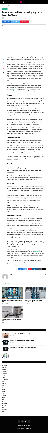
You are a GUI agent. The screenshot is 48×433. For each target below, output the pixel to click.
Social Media (4, 403)
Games (3, 387)
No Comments (28, 18)
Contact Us (20, 425)
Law (3, 393)
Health (3, 389)
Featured (4, 383)
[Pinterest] (3, 69)
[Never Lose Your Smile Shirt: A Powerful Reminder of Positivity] (5, 342)
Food (3, 385)
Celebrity (4, 371)
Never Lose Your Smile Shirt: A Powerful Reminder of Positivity (22, 340)
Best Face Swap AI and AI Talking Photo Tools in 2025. (12, 301)
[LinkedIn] (3, 65)
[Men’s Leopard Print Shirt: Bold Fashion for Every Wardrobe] (5, 335)
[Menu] (3, 2)
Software (4, 405)
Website (3, 411)
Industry (3, 391)
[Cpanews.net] (24, 2)
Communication (5, 373)
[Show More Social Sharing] (30, 21)
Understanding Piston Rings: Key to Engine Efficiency (11, 320)
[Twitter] (3, 62)
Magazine (4, 397)
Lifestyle (4, 395)
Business (4, 369)
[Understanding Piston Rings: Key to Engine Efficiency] (12, 312)
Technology (5, 9)
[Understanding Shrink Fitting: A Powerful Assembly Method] (35, 293)
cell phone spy (15, 89)
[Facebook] (3, 59)
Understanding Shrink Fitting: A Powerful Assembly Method (33, 301)
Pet (3, 401)
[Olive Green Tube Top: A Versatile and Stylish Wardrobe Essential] (5, 355)
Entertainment (5, 379)
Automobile (4, 365)
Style (3, 407)
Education (4, 377)
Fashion (3, 381)
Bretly (7, 18)
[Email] (3, 72)
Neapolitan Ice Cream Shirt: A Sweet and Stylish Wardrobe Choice (23, 347)
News (3, 399)
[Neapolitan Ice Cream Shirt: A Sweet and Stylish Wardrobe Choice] (5, 349)
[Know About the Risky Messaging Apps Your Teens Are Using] (24, 38)
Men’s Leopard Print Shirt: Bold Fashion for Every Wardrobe (21, 333)
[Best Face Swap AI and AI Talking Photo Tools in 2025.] (12, 293)
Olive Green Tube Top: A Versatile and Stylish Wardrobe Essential (22, 354)
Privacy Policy (27, 425)
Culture (3, 375)
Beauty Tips (4, 367)
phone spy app (37, 251)
